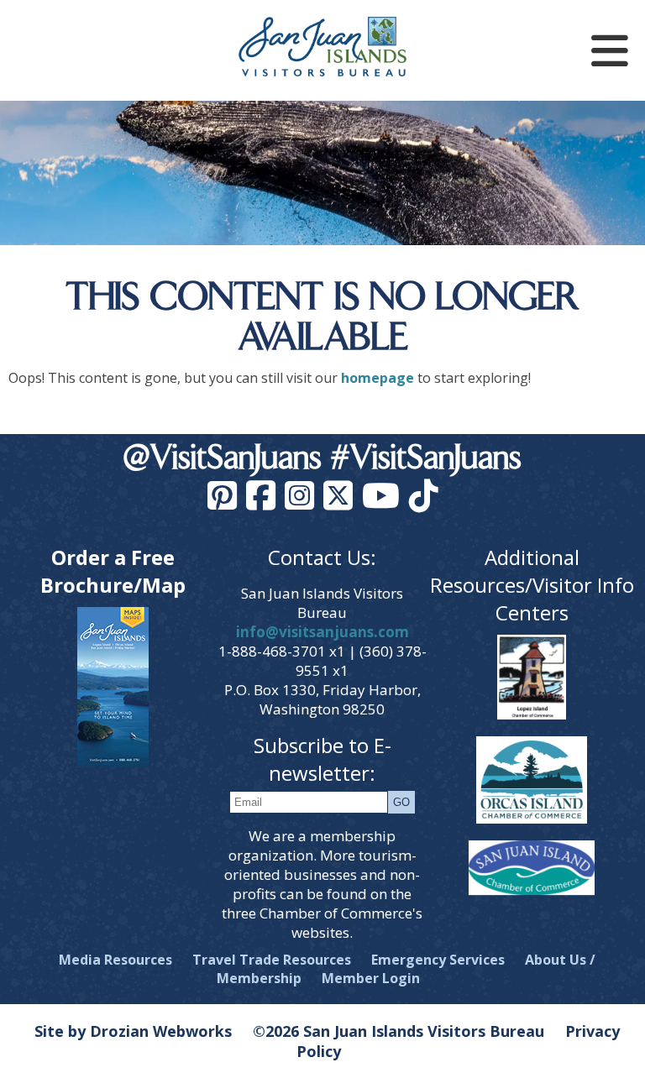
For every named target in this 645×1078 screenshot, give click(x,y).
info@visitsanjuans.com (322, 631)
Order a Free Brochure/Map (113, 571)
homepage (377, 378)
